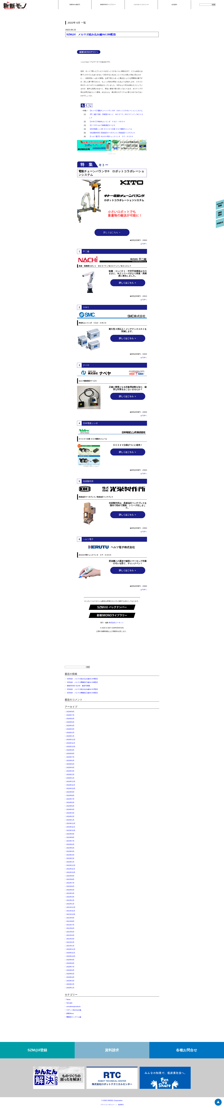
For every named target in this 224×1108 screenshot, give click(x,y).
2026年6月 (70, 718)
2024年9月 (70, 792)
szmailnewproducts (73, 1006)
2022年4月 (70, 893)
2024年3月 (70, 813)
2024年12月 (70, 781)
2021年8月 (70, 921)
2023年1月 (70, 862)
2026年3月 (70, 729)
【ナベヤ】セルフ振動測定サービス (102, 125)
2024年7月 (70, 799)
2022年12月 (70, 865)
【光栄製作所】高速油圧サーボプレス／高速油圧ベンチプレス (112, 133)
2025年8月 (70, 753)
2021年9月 (70, 918)
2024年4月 (70, 809)
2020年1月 (70, 988)
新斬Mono (70, 1013)
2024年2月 (70, 816)
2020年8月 (70, 963)
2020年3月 (70, 981)
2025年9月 (70, 750)
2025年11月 (70, 743)
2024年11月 (70, 785)
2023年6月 (70, 844)
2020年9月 (70, 960)
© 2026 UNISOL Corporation (112, 1100)
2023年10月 (70, 830)
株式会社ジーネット (116, 622)
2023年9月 (70, 834)
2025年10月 (70, 746)
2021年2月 (70, 942)
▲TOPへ (143, 244)
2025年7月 (70, 757)
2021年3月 (70, 939)
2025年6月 (70, 760)
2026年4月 (70, 725)
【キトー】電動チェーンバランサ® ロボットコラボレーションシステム (116, 110)
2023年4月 (70, 851)
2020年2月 (70, 984)
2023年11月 (70, 827)
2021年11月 (70, 911)
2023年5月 (70, 848)
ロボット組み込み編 (73, 1010)
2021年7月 (70, 925)
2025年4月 (70, 767)
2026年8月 (70, 711)
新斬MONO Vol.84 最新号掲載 (78, 686)
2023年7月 (70, 841)
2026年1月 (70, 736)
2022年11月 (70, 869)
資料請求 (112, 1050)
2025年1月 (70, 778)
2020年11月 (70, 953)
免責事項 (121, 1104)
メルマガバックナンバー (141, 4)
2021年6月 (70, 928)
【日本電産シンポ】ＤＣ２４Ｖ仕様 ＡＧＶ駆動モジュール (110, 129)
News (68, 999)
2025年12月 (70, 739)
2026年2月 (70, 732)
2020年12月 (70, 949)
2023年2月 (70, 858)
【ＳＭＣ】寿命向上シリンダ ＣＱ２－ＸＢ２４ (107, 121)
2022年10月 (70, 872)
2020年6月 (70, 970)
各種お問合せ (186, 1050)
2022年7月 (70, 883)
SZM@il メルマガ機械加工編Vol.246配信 (82, 693)
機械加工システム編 (73, 1017)
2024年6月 (70, 802)
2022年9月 (70, 876)
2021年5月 (70, 932)
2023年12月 (70, 823)
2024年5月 (70, 806)
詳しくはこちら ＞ (112, 232)
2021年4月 (70, 935)
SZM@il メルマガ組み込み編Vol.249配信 (82, 679)
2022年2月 (70, 900)
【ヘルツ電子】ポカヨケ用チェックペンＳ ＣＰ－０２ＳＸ (111, 136)
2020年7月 (70, 967)
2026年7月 (70, 715)
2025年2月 (70, 774)
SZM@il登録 (37, 1050)
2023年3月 (70, 855)
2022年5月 (70, 890)
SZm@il (69, 1003)
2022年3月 (70, 897)
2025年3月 (70, 771)
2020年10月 (70, 956)
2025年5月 (70, 764)
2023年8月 (70, 837)
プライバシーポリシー (108, 1104)
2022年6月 (70, 886)
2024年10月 (70, 788)
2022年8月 (70, 879)
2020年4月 (70, 977)
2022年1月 (70, 904)
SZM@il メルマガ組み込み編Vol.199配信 (91, 34)
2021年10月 (70, 914)
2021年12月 (70, 907)
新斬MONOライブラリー (108, 4)
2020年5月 (70, 974)
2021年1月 (70, 946)
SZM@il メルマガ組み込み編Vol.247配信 (82, 689)
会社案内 (174, 4)
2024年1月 (70, 820)
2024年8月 (70, 795)
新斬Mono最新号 (75, 4)
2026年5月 (70, 722)
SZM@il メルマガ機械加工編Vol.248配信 (82, 682)
